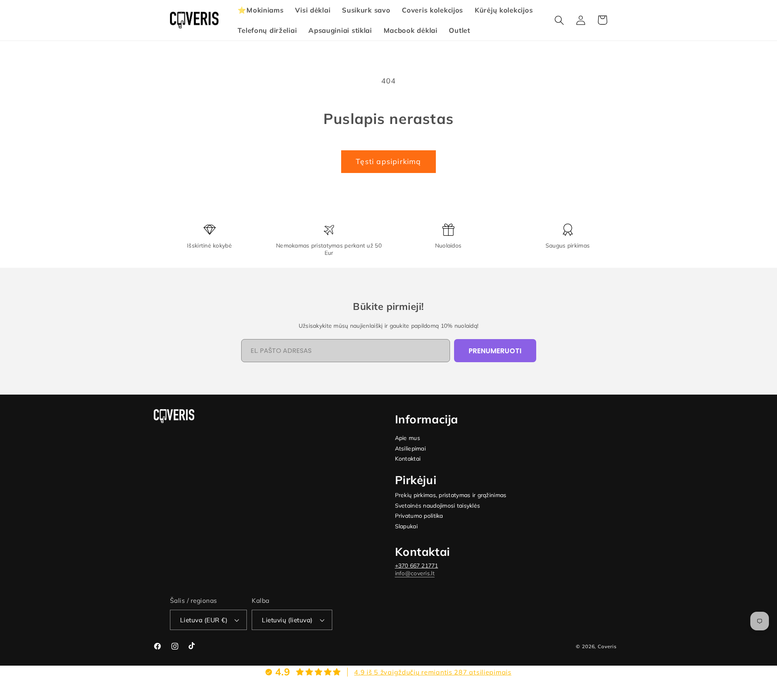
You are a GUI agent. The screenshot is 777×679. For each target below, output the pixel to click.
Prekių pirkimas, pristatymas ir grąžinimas (451, 495)
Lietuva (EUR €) (203, 620)
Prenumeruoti (495, 351)
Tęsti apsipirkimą (388, 161)
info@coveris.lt (415, 573)
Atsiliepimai (410, 448)
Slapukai (406, 526)
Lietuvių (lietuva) (287, 620)
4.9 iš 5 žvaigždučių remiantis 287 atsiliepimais (433, 672)
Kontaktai (408, 458)
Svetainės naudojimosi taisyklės (437, 505)
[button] (559, 20)
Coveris (607, 646)
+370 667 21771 (416, 565)
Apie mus (407, 438)
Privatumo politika (419, 515)
